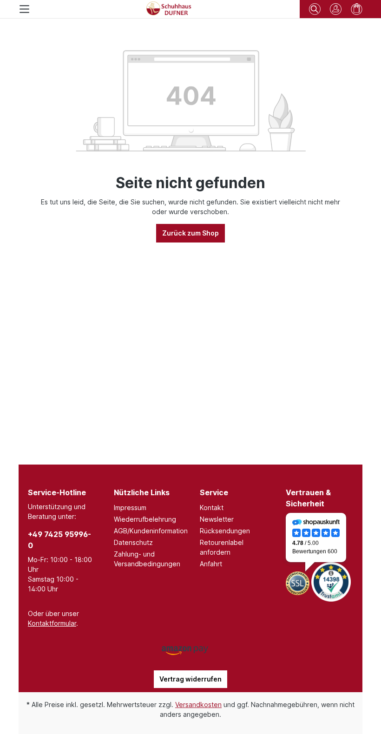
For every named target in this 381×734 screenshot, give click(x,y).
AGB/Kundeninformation (151, 531)
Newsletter (217, 519)
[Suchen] (315, 7)
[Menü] (24, 9)
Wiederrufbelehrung (145, 519)
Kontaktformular (52, 623)
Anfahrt (211, 564)
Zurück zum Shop (190, 233)
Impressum (130, 507)
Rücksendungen (225, 531)
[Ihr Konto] (336, 9)
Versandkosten (198, 704)
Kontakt (211, 507)
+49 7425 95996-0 (59, 540)
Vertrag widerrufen (190, 679)
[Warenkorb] (356, 9)
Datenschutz (133, 542)
